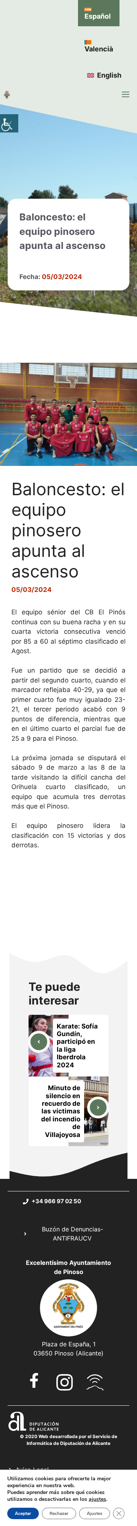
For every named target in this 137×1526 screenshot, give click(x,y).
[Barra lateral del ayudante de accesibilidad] (9, 123)
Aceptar (23, 1513)
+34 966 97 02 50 (56, 1201)
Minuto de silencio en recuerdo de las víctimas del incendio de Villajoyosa (60, 1111)
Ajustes (94, 1513)
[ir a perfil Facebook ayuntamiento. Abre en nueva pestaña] (34, 1380)
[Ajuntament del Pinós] (7, 94)
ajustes (97, 1499)
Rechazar (58, 1513)
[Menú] (125, 94)
